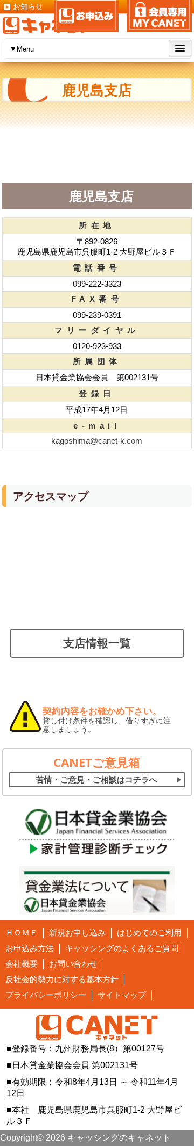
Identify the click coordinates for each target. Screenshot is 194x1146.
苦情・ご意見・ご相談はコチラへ (96, 779)
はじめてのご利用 (149, 932)
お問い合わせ (73, 963)
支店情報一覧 (97, 643)
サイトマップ (122, 994)
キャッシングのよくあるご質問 (121, 948)
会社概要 (21, 963)
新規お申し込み (77, 932)
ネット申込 (86, 16)
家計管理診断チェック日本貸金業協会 (97, 831)
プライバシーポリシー (45, 994)
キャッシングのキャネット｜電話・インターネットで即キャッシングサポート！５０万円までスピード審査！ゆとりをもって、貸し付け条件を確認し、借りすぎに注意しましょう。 (48, 25)
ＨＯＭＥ (21, 932)
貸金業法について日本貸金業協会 (97, 890)
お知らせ (28, 6)
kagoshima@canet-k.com (96, 440)
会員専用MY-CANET (159, 16)
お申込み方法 (29, 948)
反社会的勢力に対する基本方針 (62, 979)
